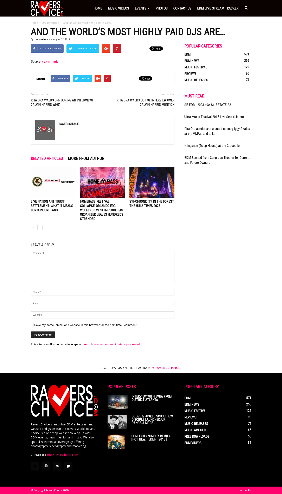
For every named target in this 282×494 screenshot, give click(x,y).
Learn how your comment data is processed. (112, 344)
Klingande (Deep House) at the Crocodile (212, 146)
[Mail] (57, 466)
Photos (162, 8)
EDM (187, 54)
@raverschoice (166, 368)
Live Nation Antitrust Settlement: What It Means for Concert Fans (52, 206)
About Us (245, 490)
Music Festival (195, 67)
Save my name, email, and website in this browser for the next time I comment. (85, 325)
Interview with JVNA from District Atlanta (152, 398)
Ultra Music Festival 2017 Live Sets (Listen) (214, 117)
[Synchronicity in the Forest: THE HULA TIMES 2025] (151, 182)
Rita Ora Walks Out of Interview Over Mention (145, 102)
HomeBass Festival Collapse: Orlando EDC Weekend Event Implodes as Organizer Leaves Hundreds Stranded (101, 210)
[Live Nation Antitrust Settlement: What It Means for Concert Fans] (53, 182)
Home (98, 8)
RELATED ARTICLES (47, 158)
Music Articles (195, 430)
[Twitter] (68, 466)
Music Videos (118, 8)
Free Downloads (197, 436)
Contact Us (182, 8)
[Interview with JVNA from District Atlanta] (118, 402)
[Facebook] (35, 466)
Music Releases (196, 80)
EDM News (191, 61)
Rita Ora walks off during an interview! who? (62, 102)
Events (140, 8)
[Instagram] (46, 466)
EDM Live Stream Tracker (217, 8)
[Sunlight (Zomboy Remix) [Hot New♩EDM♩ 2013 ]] (116, 442)
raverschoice (42, 39)
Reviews (190, 74)
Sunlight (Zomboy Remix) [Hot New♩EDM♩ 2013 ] (151, 437)
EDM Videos (192, 443)
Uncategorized (50, 23)
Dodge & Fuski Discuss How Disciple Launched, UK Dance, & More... (152, 419)
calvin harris (50, 61)
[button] (246, 8)
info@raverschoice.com (62, 455)
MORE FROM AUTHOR (86, 158)
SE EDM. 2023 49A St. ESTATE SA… (208, 105)
